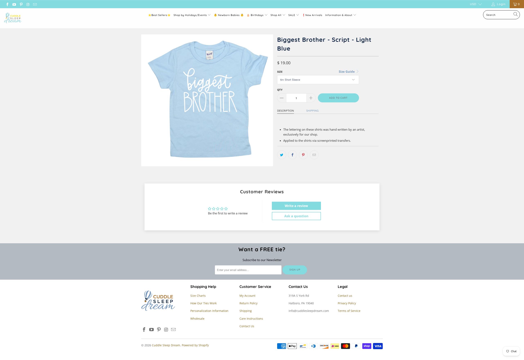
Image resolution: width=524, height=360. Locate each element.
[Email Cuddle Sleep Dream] (35, 4)
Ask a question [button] (296, 216)
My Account (247, 296)
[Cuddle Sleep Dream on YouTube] (14, 4)
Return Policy (248, 303)
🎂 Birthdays (255, 15)
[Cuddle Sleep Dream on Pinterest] (21, 4)
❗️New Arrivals (312, 15)
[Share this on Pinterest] (303, 154)
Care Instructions (251, 318)
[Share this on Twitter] (281, 154)
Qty (279, 90)
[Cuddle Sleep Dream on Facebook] (7, 4)
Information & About (338, 15)
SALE (292, 15)
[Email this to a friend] (314, 154)
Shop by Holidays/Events (190, 15)
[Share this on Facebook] (292, 154)
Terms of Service (349, 311)
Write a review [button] (296, 206)
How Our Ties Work (203, 303)
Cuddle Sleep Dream (166, 345)
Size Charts (198, 296)
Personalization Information (209, 311)
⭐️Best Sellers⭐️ (159, 15)
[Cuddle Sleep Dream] (12, 18)
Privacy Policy (347, 303)
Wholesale (197, 318)
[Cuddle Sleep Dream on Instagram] (28, 4)
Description (285, 110)
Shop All (276, 15)
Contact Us (246, 326)
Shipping (312, 110)
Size (279, 72)
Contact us (345, 296)
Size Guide (347, 71)
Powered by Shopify (195, 345)
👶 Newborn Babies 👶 (229, 15)
